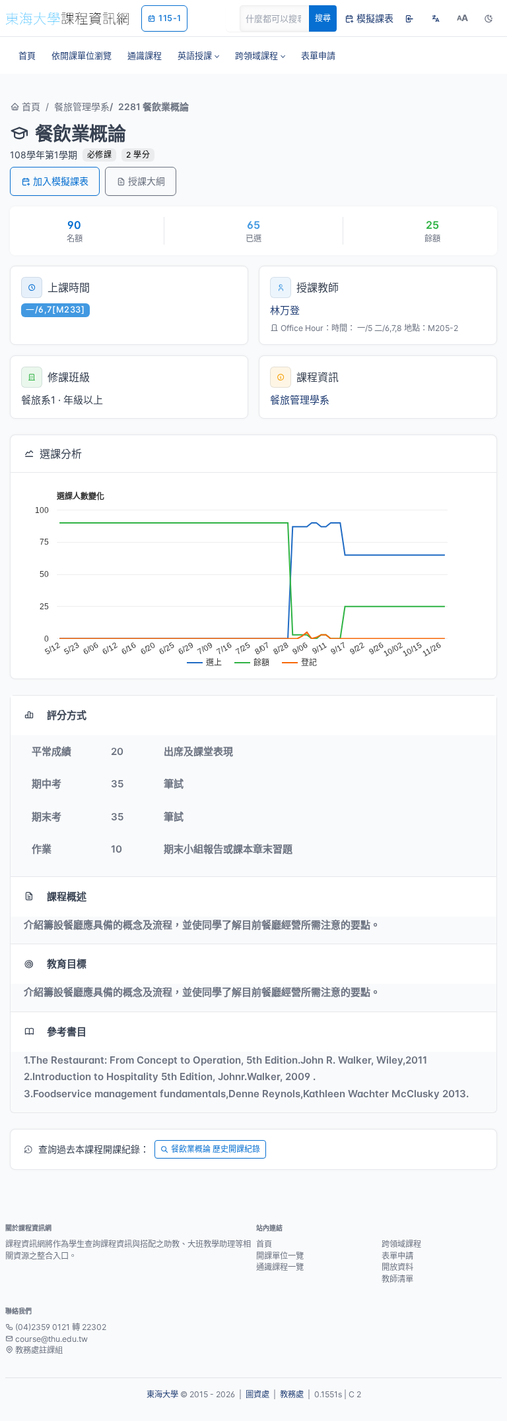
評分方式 (66, 715)
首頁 (29, 106)
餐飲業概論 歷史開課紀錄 (215, 1149)
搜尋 (323, 18)
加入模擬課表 (60, 181)
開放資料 (397, 1267)
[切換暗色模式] (488, 18)
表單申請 (397, 1256)
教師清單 (397, 1279)
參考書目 (66, 1031)
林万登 (285, 310)
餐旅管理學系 (82, 106)
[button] (198, 55)
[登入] (409, 18)
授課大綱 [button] (146, 181)
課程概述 (66, 896)
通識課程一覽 (280, 1267)
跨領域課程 (401, 1244)
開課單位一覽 (280, 1256)
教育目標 (66, 963)
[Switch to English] (435, 18)
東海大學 (162, 1394)
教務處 (292, 1394)
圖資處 (257, 1394)
